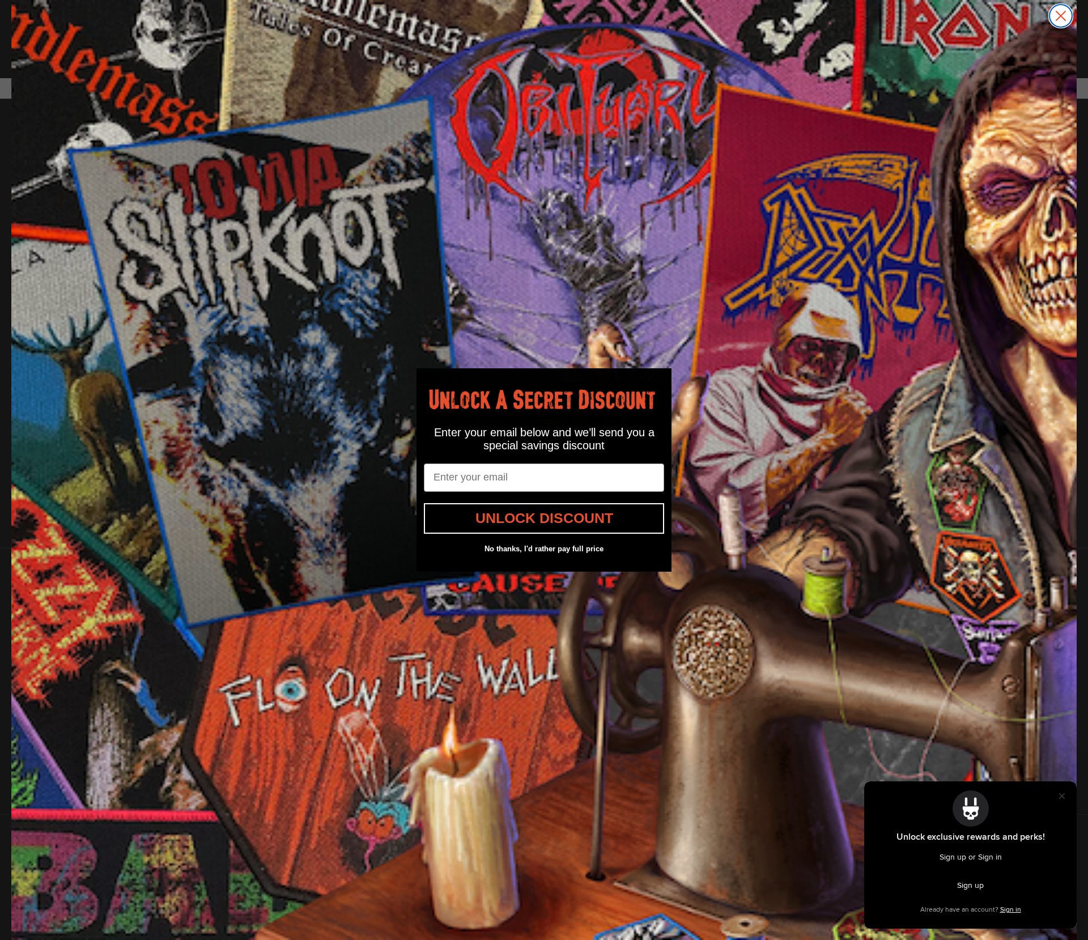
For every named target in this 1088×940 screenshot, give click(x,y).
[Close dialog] (1060, 16)
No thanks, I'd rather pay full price (544, 549)
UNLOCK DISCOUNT (544, 518)
